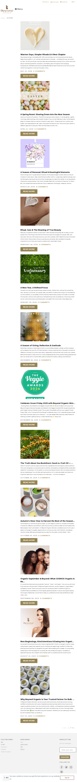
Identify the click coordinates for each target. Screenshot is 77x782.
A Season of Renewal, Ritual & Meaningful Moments (45, 172)
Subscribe (65, 757)
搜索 (2, 742)
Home (2, 18)
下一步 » (72, 728)
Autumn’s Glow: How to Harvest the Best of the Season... (47, 521)
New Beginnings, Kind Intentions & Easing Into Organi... (47, 641)
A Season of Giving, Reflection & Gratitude (40, 345)
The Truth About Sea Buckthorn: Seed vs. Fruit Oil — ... (46, 463)
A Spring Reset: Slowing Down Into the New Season (45, 114)
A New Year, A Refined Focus (34, 288)
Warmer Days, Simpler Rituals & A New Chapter (43, 54)
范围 (21, 747)
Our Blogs (4, 747)
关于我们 (3, 744)
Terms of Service (6, 751)
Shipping (3, 749)
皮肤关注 (22, 749)
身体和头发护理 (23, 744)
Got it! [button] (67, 778)
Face (21, 742)
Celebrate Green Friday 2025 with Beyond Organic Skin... (47, 403)
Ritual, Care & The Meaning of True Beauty (40, 230)
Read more (29, 76)
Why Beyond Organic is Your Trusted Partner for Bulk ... (47, 699)
